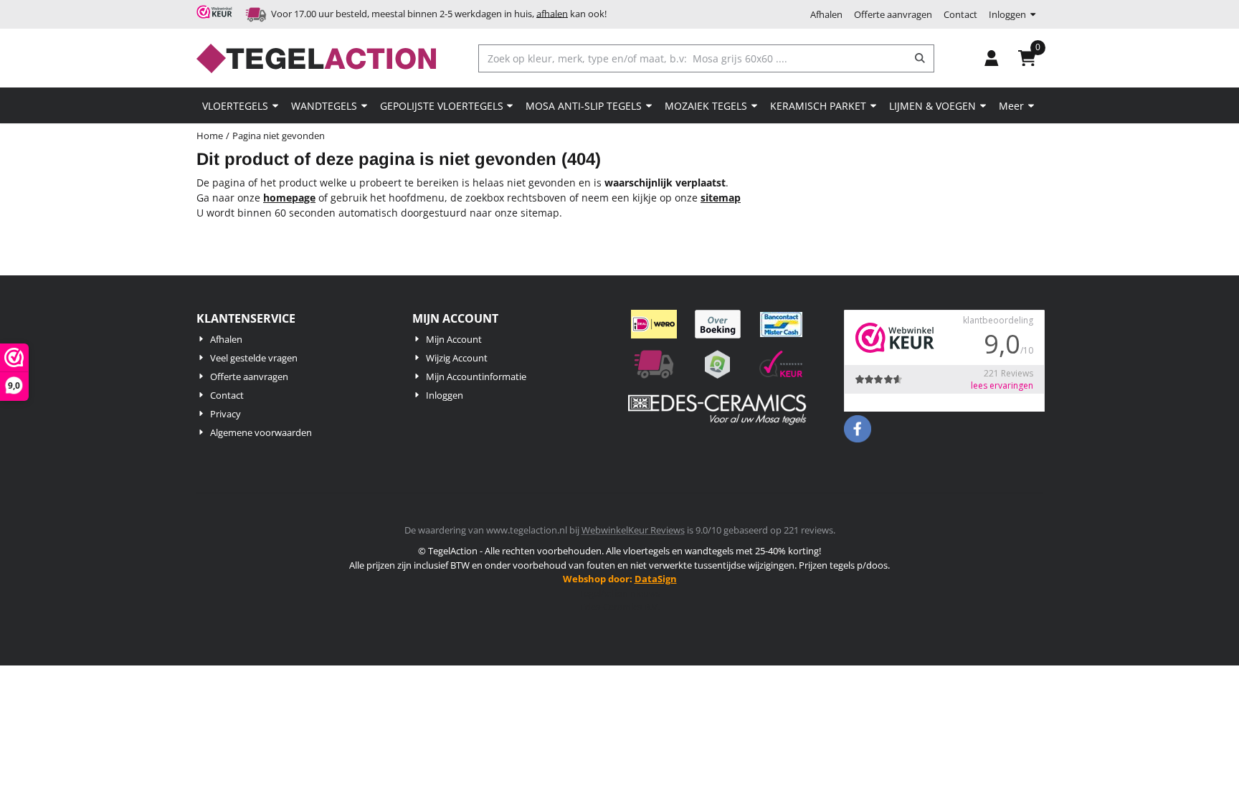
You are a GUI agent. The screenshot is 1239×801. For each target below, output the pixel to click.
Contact (960, 14)
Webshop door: (620, 578)
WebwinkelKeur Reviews (633, 529)
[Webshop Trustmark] (216, 15)
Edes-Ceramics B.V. (620, 606)
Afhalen (826, 14)
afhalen (552, 12)
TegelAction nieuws (619, 593)
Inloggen (1007, 14)
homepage (289, 197)
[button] (992, 58)
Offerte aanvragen (893, 14)
